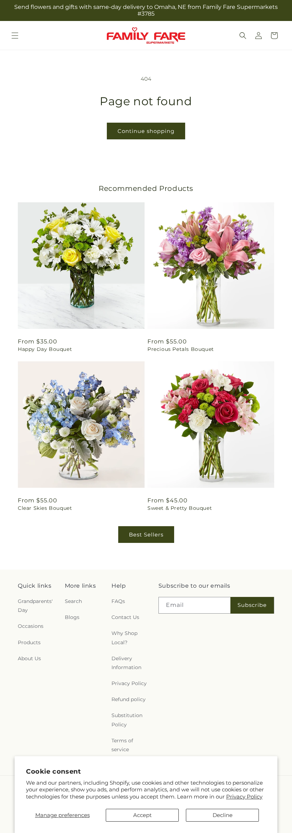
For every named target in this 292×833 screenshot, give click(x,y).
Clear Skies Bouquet (45, 508)
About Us (29, 658)
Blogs (72, 617)
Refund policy (128, 699)
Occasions (30, 626)
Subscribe (252, 605)
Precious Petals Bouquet (180, 349)
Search (73, 601)
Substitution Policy (126, 719)
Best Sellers (146, 534)
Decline (223, 815)
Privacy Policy (244, 796)
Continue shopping (146, 131)
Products (29, 642)
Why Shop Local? (124, 637)
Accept (142, 815)
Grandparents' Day (35, 605)
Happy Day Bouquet (45, 349)
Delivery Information (126, 663)
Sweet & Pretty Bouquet (179, 508)
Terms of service (122, 745)
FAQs (118, 601)
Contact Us (125, 617)
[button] (15, 35)
